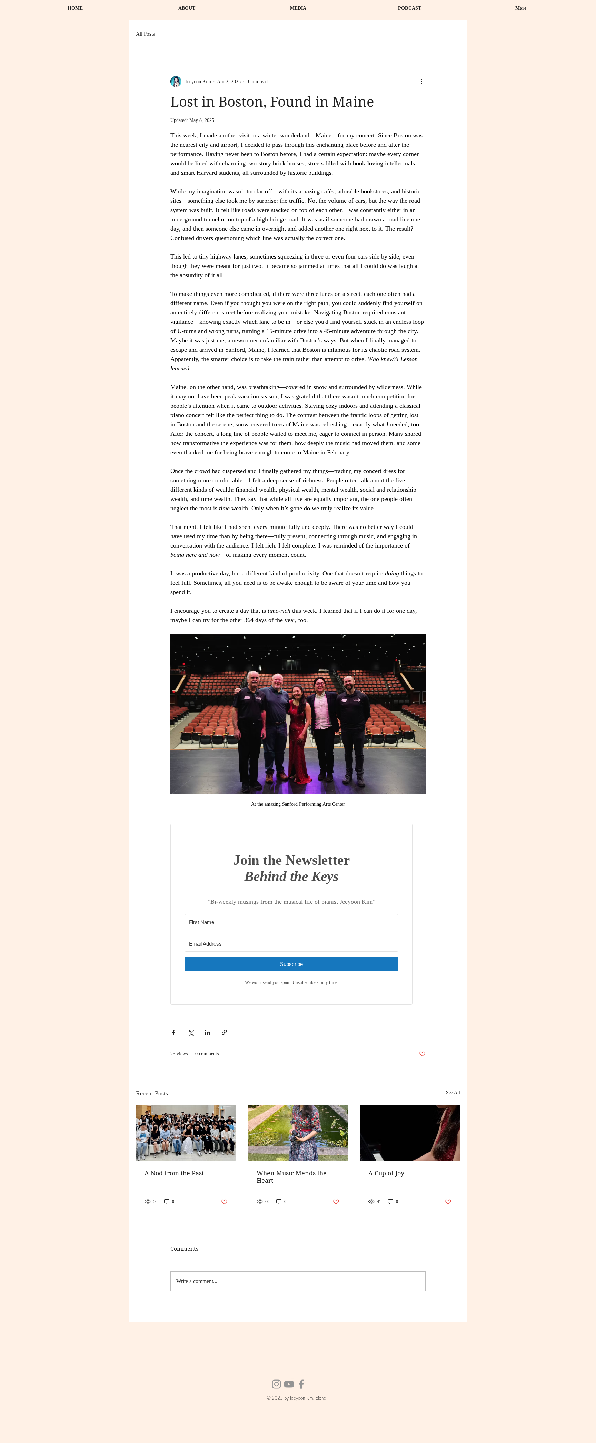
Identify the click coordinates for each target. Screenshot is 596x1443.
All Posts (145, 34)
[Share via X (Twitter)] (190, 1032)
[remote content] (298, 914)
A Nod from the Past (174, 1173)
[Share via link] (224, 1032)
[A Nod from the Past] (186, 1133)
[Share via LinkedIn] (207, 1032)
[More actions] (421, 81)
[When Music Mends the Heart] (298, 1133)
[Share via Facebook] (173, 1032)
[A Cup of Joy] (410, 1133)
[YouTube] (289, 1384)
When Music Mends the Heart (292, 1177)
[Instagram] (276, 1384)
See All (453, 1092)
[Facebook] (301, 1384)
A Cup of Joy (386, 1173)
